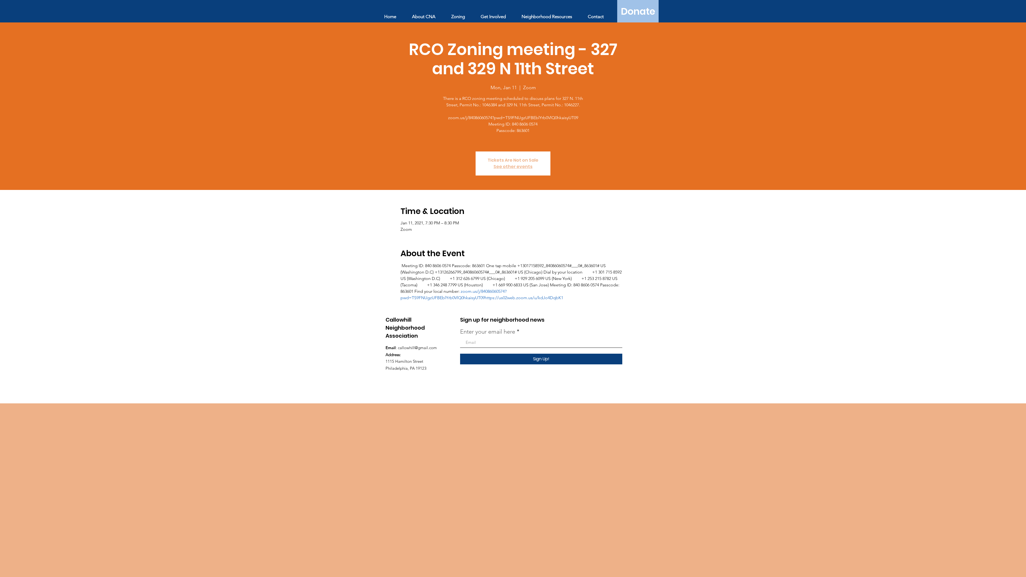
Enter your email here (487, 332)
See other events (513, 166)
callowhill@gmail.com (417, 347)
